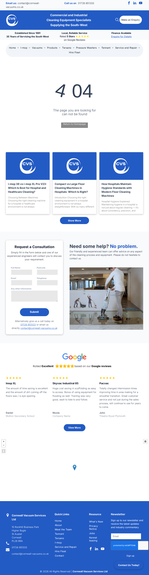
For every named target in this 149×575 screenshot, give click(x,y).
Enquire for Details (121, 36)
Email (13, 278)
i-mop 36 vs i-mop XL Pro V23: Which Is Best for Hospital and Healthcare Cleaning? (27, 187)
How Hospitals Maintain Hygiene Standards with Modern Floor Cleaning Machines (117, 189)
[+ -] (74, 470)
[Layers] (145, 441)
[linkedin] (134, 3)
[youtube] (140, 3)
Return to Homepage (74, 124)
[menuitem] (14, 47)
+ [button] (4, 441)
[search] (117, 20)
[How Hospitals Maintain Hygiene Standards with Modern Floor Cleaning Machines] (121, 166)
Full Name (15, 268)
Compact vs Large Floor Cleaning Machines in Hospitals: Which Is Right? (71, 187)
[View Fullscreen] (4, 451)
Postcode (41, 268)
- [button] (4, 445)
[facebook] (129, 3)
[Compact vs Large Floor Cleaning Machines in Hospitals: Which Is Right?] (74, 166)
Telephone (42, 278)
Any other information (21, 289)
